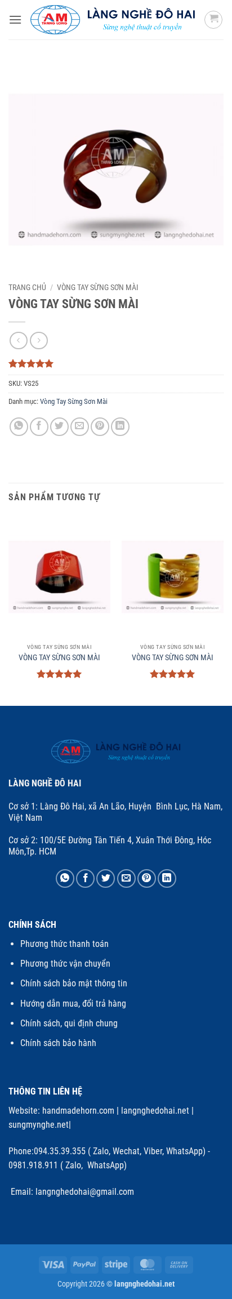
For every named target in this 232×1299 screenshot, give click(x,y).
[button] (15, 19)
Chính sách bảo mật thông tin (73, 983)
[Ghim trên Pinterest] (100, 426)
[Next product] (18, 340)
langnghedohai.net (155, 1110)
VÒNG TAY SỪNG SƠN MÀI (59, 657)
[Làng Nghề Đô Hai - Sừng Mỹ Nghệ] (112, 20)
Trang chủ (27, 287)
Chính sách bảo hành (58, 1043)
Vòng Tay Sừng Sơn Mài (98, 287)
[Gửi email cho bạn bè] (79, 426)
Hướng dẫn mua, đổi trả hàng (73, 1003)
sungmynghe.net (38, 1124)
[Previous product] (38, 340)
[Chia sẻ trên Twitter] (59, 426)
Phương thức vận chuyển (65, 963)
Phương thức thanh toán (64, 943)
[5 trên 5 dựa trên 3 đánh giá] (116, 363)
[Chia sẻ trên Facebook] (39, 426)
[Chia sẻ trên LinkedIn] (120, 426)
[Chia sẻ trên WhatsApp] (19, 426)
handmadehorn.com (77, 1110)
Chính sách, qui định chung (69, 1023)
